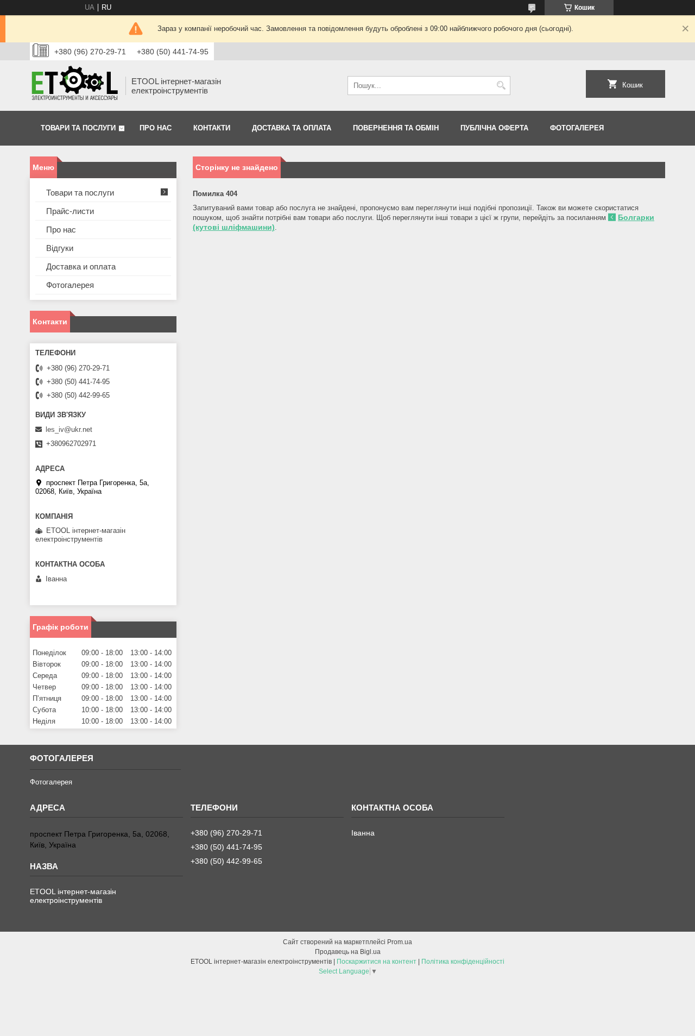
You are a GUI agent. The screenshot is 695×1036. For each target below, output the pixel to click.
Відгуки (59, 248)
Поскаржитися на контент (376, 961)
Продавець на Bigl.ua (348, 952)
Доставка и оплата (81, 266)
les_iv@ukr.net (69, 429)
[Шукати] (500, 85)
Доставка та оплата (291, 128)
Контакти (211, 128)
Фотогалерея (577, 128)
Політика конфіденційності (462, 961)
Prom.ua (399, 942)
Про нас (156, 128)
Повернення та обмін (396, 128)
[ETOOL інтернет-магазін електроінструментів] (74, 85)
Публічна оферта (494, 128)
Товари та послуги (78, 128)
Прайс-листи (70, 211)
